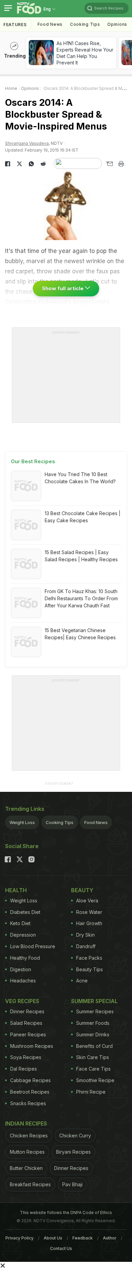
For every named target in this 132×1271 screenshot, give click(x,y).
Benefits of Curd (94, 1046)
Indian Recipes (26, 1123)
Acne (82, 980)
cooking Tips (85, 24)
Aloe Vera (87, 900)
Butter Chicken (26, 1168)
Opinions (117, 24)
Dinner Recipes (27, 1011)
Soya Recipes (25, 1057)
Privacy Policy (19, 1237)
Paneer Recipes (28, 1034)
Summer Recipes (95, 1011)
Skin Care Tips (92, 1057)
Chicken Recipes (29, 1135)
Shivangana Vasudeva (27, 143)
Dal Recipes (23, 1069)
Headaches (23, 980)
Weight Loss (22, 822)
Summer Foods (92, 1023)
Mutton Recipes (27, 1152)
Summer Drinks (92, 1034)
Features (15, 24)
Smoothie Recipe (95, 1080)
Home (11, 88)
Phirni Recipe (91, 1092)
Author (109, 1237)
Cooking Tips (59, 822)
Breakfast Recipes (30, 1184)
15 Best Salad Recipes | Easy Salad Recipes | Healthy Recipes (81, 555)
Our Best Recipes (33, 461)
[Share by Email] (109, 164)
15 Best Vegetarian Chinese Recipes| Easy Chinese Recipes (80, 633)
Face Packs (89, 958)
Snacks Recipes (28, 1103)
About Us (53, 1237)
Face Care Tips (93, 1069)
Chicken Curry (75, 1135)
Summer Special (94, 1001)
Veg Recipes (22, 1001)
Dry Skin (85, 935)
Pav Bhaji (72, 1184)
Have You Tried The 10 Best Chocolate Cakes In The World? (80, 477)
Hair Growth (89, 923)
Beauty (82, 890)
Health (16, 890)
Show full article (63, 288)
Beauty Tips (89, 969)
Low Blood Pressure (32, 946)
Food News (50, 24)
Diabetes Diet (25, 912)
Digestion (20, 969)
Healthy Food (25, 958)
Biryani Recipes (73, 1152)
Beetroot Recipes (29, 1092)
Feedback (82, 1237)
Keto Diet (20, 923)
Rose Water (89, 912)
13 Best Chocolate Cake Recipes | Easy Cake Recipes (82, 516)
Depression (23, 935)
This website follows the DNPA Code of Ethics (66, 1212)
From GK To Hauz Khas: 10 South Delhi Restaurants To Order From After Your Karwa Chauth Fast (81, 598)
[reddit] (43, 164)
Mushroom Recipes (31, 1046)
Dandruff (85, 946)
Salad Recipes (26, 1023)
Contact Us (61, 1248)
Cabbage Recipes (30, 1080)
